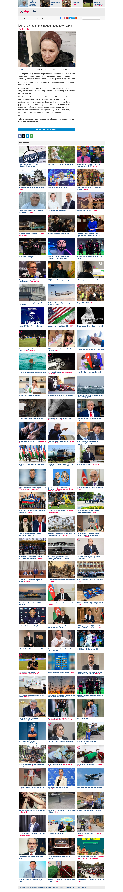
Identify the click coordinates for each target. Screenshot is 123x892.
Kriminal (31, 18)
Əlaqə (73, 887)
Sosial (20, 69)
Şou (51, 18)
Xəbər (20, 18)
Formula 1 (56, 18)
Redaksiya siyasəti (81, 887)
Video (27, 887)
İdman (47, 18)
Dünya (37, 18)
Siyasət (25, 18)
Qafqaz (42, 18)
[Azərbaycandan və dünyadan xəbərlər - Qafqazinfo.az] (29, 11)
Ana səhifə (22, 887)
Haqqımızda (68, 887)
